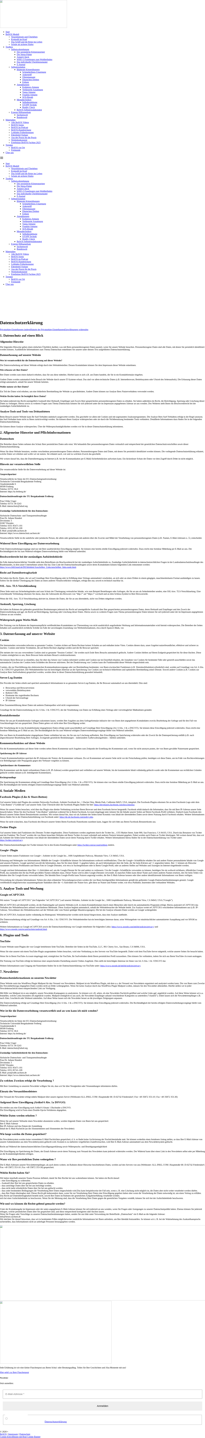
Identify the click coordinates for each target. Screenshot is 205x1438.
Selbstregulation (18, 67)
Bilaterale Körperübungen (28, 69)
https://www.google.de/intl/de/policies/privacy (120, 966)
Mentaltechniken (24, 100)
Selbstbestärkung (29, 102)
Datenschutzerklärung (56, 1421)
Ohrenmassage (28, 77)
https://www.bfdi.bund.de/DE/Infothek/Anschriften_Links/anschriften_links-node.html (38, 567)
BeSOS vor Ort (18, 147)
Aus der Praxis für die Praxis (23, 137)
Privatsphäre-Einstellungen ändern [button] (15, 329)
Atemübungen (23, 84)
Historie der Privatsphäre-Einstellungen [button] (47, 329)
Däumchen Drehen (30, 79)
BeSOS (3, 1434)
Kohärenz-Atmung (30, 87)
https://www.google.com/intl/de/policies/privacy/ (133, 927)
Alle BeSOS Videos (20, 122)
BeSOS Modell (12, 34)
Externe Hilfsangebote (21, 112)
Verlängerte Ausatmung (32, 89)
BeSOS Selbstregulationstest (29, 110)
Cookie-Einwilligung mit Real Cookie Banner (20, 1436)
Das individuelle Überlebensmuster (32, 62)
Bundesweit (22, 117)
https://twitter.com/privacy (11, 840)
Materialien (10, 120)
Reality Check (28, 107)
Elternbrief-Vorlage (19, 135)
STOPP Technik (29, 105)
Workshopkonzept (19, 140)
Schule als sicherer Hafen (22, 44)
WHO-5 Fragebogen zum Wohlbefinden (34, 59)
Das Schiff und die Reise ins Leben (26, 42)
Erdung (25, 82)
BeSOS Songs (17, 125)
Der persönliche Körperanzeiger (31, 52)
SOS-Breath (27, 97)
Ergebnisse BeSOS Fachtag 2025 (26, 142)
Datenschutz (24, 1434)
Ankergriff (27, 74)
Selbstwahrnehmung (20, 49)
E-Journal (21, 64)
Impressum (13, 1434)
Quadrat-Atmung (29, 95)
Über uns (10, 152)
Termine (9, 145)
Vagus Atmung (28, 92)
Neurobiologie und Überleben (24, 37)
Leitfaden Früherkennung (22, 132)
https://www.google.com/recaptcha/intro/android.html (23, 929)
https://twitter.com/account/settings (92, 845)
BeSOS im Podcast (19, 127)
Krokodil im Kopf (19, 39)
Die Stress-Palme (24, 54)
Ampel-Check (23, 57)
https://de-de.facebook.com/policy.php (76, 817)
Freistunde (15, 150)
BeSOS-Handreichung (21, 130)
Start (8, 32)
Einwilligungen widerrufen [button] (76, 329)
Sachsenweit (22, 115)
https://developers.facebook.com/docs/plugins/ (114, 805)
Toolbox (9, 47)
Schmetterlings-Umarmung (34, 72)
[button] (102, 158)
